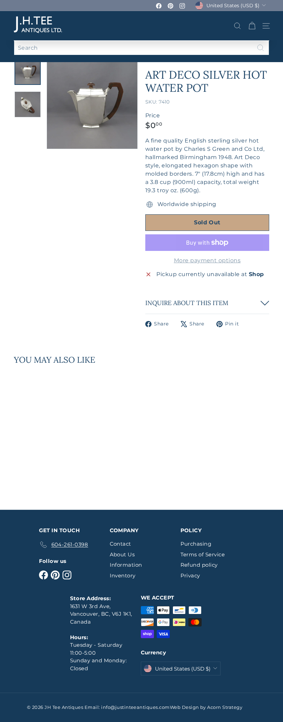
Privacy (190, 575)
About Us (122, 554)
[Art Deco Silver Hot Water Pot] (32, 432)
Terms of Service (202, 554)
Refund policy (199, 565)
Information (126, 565)
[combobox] (141, 47)
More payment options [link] (207, 260)
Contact (120, 543)
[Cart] (252, 26)
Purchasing (196, 543)
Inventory (123, 575)
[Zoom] (92, 103)
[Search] (260, 47)
